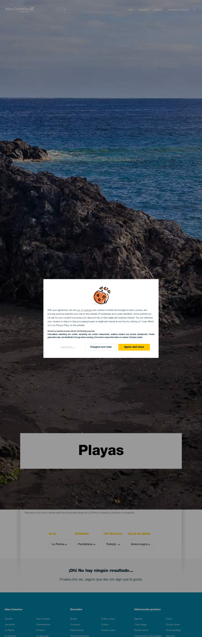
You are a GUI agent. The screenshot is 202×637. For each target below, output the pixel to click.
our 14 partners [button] (84, 310)
